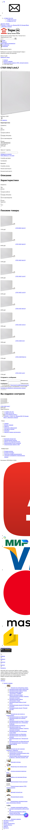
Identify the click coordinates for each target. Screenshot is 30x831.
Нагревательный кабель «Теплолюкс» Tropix (16, 699)
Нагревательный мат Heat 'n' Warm (18, 721)
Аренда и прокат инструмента (12, 432)
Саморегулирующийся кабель (19, 807)
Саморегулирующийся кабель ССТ (18, 814)
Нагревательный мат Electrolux (17, 734)
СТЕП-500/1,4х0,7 (5, 406)
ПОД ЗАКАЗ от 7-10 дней (7, 155)
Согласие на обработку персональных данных (13, 388)
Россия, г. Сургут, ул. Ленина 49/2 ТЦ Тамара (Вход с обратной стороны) (15, 416)
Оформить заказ (5, 57)
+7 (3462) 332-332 (8, 18)
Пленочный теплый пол (15, 751)
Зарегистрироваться (9, 43)
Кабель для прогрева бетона (12, 441)
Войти (2, 43)
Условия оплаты (8, 451)
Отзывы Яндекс (7, 825)
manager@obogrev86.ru (11, 414)
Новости (6, 426)
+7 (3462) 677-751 (11, 21)
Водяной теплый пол (10, 438)
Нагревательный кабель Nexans (18, 690)
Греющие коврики (16, 819)
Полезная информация (10, 427)
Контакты (6, 827)
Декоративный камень (10, 440)
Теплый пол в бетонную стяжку (19, 687)
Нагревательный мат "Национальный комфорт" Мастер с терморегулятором (19, 728)
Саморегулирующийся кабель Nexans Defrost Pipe (17, 812)
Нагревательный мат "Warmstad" (18, 716)
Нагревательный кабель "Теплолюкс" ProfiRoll (16, 692)
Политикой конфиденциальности (19, 385)
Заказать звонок (5, 23)
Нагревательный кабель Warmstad (18, 689)
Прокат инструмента (9, 823)
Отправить (3, 389)
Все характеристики (5, 142)
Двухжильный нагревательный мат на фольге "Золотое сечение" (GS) (19, 756)
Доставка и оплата (9, 429)
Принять (3, 679)
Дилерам (6, 430)
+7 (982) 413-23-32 (11, 19)
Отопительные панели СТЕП (12, 444)
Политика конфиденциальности (13, 454)
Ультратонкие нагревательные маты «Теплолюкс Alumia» (19, 753)
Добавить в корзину (6, 154)
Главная (6, 423)
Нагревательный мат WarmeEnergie (19, 741)
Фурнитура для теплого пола (19, 766)
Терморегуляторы (16, 762)
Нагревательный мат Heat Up (17, 725)
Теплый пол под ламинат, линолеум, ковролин (15, 749)
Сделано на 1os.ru (5, 647)
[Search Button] (15, 39)
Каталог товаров (8, 425)
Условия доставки (9, 452)
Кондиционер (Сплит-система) (12, 443)
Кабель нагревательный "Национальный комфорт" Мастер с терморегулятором (19, 696)
